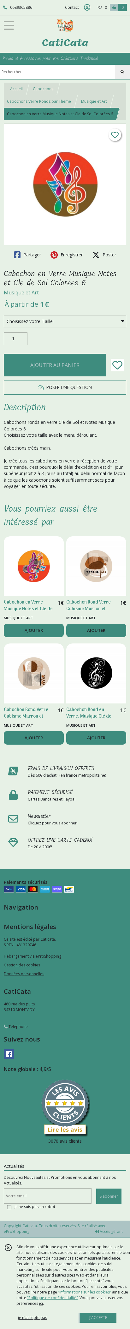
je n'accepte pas (32, 1317)
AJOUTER (34, 630)
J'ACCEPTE (98, 1317)
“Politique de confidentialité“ (52, 1297)
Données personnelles (24, 973)
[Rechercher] (122, 72)
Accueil (16, 88)
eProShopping (16, 1231)
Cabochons (43, 88)
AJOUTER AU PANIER (55, 365)
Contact (72, 7)
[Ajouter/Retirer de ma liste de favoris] (117, 365)
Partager (31, 255)
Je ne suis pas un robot (35, 1206)
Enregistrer (71, 255)
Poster (108, 255)
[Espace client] (87, 7)
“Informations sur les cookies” (84, 1292)
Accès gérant (111, 1231)
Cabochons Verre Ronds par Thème (39, 101)
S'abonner (109, 1196)
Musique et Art (94, 101)
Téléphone (18, 1026)
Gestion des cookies (22, 965)
